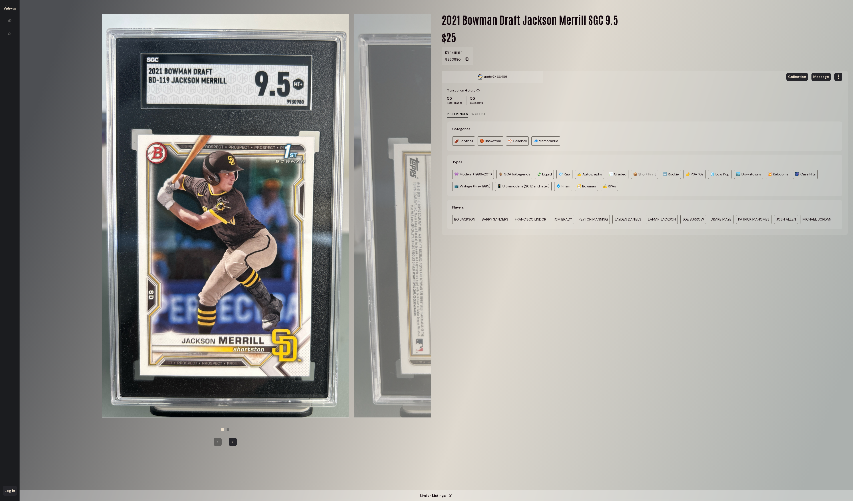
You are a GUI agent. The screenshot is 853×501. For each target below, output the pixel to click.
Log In (10, 490)
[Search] (10, 34)
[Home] (10, 20)
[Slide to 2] (228, 429)
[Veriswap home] (10, 8)
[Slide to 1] (222, 429)
